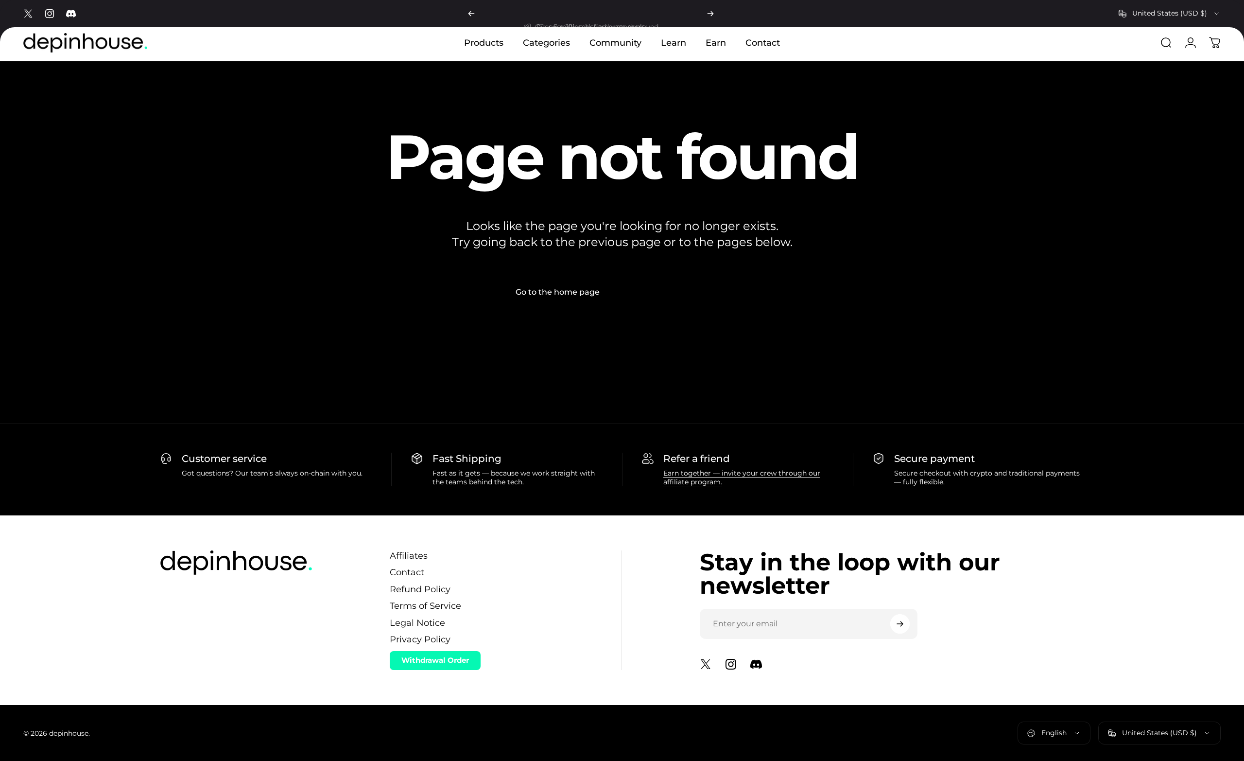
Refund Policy (420, 589)
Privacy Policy (420, 639)
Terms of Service (425, 606)
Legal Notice (417, 623)
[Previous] (471, 13)
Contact (407, 572)
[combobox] (1170, 13)
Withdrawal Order (435, 660)
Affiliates (409, 555)
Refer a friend (696, 458)
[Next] (710, 13)
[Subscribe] (900, 624)
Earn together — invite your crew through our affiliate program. (741, 477)
